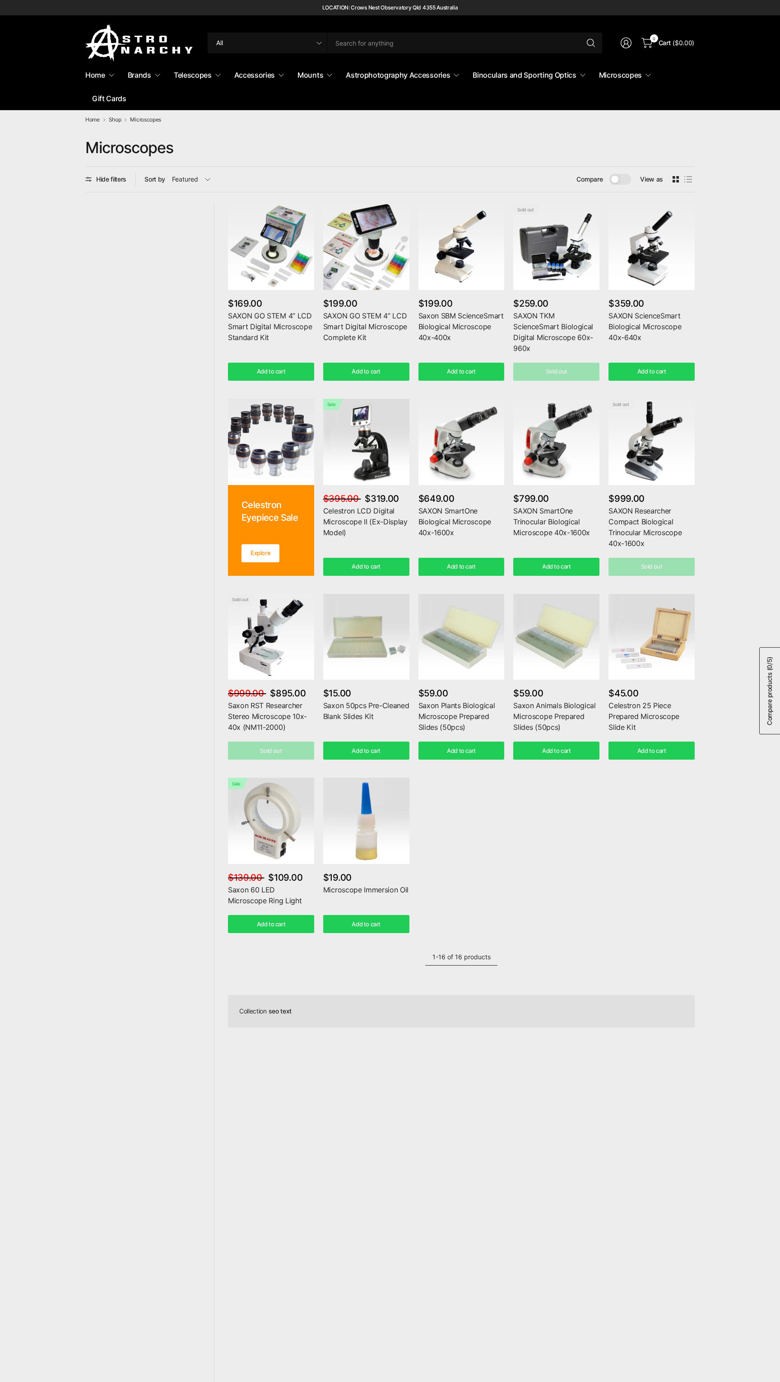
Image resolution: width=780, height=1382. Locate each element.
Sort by (154, 179)
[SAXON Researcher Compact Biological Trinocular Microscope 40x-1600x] (651, 442)
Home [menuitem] (95, 74)
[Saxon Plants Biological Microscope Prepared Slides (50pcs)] (461, 637)
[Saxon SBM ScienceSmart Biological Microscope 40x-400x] (461, 247)
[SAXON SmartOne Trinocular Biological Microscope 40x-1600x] (556, 442)
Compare (589, 179)
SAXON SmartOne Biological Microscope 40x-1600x (454, 521)
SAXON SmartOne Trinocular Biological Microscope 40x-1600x (551, 521)
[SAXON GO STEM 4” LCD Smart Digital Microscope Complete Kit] (366, 247)
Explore (260, 552)
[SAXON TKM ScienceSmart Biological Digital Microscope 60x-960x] (556, 247)
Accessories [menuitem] (254, 74)
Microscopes (145, 119)
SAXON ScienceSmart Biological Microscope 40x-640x (644, 326)
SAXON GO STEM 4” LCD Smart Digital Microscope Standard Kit (270, 326)
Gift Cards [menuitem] (109, 98)
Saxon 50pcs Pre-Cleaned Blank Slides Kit (366, 711)
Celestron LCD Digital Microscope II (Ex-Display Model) (365, 521)
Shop (115, 119)
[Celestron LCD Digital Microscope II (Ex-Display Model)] (366, 442)
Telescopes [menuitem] (193, 74)
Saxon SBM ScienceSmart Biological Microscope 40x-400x (461, 326)
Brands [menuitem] (139, 74)
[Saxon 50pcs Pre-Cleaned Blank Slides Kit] (366, 637)
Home (92, 119)
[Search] (591, 43)
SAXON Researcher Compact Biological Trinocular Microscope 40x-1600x (645, 527)
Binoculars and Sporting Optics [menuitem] (524, 74)
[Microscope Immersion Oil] (366, 821)
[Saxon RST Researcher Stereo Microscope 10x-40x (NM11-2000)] (271, 637)
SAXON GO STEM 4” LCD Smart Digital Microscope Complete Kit (365, 326)
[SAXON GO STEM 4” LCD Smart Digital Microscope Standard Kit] (271, 247)
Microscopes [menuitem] (620, 74)
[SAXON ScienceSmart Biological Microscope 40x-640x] (651, 247)
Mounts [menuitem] (310, 74)
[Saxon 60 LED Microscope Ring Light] (271, 821)
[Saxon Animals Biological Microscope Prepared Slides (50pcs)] (556, 637)
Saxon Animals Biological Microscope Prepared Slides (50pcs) (554, 716)
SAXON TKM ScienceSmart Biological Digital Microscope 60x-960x (553, 332)
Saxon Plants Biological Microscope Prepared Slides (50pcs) (456, 716)
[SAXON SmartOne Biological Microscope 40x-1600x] (461, 442)
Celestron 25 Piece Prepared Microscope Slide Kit (643, 716)
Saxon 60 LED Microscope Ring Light (265, 895)
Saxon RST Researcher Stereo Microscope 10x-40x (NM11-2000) (267, 716)
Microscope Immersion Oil (366, 889)
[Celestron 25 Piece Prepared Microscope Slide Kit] (651, 637)
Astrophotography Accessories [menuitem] (398, 74)
